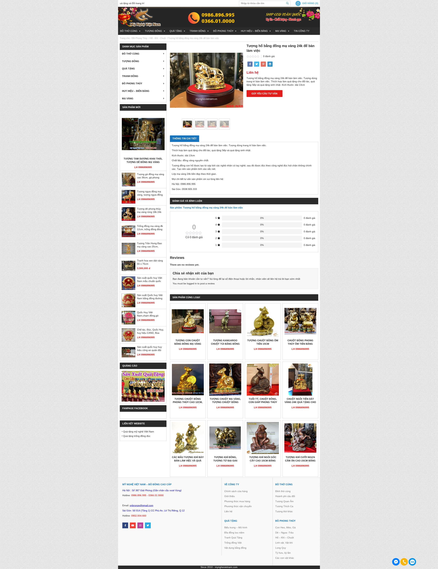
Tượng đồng (153, 31)
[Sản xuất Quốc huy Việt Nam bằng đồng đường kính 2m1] (128, 300)
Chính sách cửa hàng (236, 491)
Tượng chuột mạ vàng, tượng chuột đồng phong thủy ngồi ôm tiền (225, 401)
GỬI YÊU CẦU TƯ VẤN (264, 93)
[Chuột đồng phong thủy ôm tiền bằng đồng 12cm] (300, 321)
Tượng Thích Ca (284, 506)
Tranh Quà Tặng (233, 537)
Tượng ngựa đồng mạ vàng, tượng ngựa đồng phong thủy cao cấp (150, 193)
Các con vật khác (284, 558)
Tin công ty (301, 31)
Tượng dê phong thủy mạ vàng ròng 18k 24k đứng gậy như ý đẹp (149, 210)
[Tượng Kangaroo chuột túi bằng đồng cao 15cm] (225, 321)
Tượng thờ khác (284, 511)
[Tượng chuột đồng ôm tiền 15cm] (263, 321)
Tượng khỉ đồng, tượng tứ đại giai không (225, 459)
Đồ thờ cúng (128, 31)
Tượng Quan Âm (284, 501)
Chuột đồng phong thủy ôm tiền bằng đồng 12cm (300, 342)
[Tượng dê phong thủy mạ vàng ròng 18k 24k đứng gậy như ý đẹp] (128, 214)
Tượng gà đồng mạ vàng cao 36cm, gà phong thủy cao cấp (150, 176)
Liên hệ (228, 511)
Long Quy (280, 547)
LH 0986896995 (143, 167)
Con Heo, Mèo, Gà (285, 527)
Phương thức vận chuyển (238, 506)
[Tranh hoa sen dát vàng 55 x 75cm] (128, 266)
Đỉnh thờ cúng (283, 491)
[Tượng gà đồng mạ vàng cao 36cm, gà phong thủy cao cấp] (128, 179)
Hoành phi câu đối (285, 496)
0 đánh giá (269, 56)
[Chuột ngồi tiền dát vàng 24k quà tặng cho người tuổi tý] (300, 379)
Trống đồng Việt (233, 542)
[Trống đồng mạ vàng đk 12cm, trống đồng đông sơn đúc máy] (128, 231)
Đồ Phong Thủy (223, 31)
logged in (192, 283)
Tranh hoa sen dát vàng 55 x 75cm (150, 262)
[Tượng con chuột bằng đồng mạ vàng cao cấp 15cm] (188, 321)
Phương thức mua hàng (237, 501)
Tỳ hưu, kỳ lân (283, 552)
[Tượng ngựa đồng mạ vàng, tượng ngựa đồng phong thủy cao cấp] (128, 197)
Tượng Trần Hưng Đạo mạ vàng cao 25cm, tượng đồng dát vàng (149, 245)
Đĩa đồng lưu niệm (234, 532)
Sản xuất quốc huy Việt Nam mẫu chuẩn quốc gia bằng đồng (149, 279)
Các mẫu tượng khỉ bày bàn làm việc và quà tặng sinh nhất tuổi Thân (188, 459)
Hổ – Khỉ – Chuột (284, 537)
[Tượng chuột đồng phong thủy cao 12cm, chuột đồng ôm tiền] (188, 379)
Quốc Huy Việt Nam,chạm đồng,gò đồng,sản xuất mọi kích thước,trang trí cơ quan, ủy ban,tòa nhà (150, 314)
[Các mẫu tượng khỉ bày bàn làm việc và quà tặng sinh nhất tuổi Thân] (188, 438)
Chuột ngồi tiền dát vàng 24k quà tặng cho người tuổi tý (300, 401)
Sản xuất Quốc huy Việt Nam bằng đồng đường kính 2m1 (150, 297)
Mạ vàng (280, 31)
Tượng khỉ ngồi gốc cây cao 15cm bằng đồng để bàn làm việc (262, 459)
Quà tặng (176, 31)
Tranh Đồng (198, 31)
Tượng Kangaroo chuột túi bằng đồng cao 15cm (225, 342)
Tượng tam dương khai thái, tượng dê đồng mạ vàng (143, 160)
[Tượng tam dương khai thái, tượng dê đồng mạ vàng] (143, 134)
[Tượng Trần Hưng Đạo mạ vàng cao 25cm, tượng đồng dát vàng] (128, 248)
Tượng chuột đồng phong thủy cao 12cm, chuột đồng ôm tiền (188, 401)
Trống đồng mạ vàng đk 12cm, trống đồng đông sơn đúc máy (150, 228)
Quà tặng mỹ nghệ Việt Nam (138, 431)
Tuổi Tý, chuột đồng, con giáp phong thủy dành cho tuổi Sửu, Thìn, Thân (263, 401)
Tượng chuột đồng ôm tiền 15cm (262, 342)
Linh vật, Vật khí (284, 542)
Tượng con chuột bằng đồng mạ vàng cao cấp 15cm (187, 342)
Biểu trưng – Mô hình (235, 527)
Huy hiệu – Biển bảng (254, 31)
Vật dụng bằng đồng (235, 547)
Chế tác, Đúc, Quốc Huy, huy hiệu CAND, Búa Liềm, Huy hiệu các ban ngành (150, 331)
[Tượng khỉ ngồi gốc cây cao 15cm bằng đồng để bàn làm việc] (263, 438)
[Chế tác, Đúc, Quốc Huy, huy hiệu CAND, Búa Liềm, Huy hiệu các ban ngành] (128, 335)
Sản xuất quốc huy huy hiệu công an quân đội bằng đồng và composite (150, 349)
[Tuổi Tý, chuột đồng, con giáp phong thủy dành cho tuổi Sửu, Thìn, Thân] (263, 379)
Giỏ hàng (308, 3)
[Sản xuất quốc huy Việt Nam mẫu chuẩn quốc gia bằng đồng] (128, 283)
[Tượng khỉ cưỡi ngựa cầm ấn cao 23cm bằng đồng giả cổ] (300, 438)
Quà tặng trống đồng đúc (136, 436)
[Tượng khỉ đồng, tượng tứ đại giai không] (225, 438)
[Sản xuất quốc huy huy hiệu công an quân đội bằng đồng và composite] (128, 352)
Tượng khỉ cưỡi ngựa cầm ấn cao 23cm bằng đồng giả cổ (300, 459)
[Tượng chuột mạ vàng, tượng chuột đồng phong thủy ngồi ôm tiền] (225, 379)
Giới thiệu (229, 496)
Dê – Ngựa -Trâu (284, 532)
